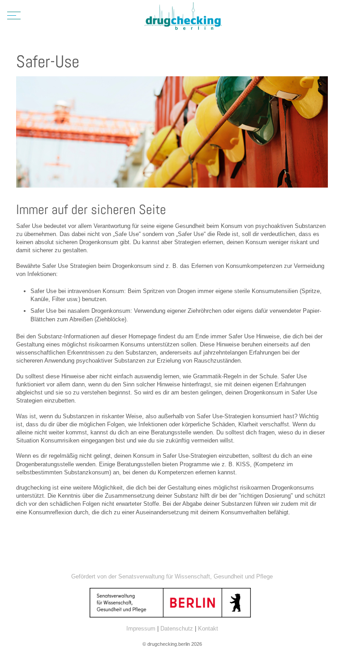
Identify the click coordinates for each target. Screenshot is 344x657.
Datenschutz (176, 628)
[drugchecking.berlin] (183, 16)
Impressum (140, 628)
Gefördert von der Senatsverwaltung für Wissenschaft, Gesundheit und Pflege (172, 576)
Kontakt (208, 628)
